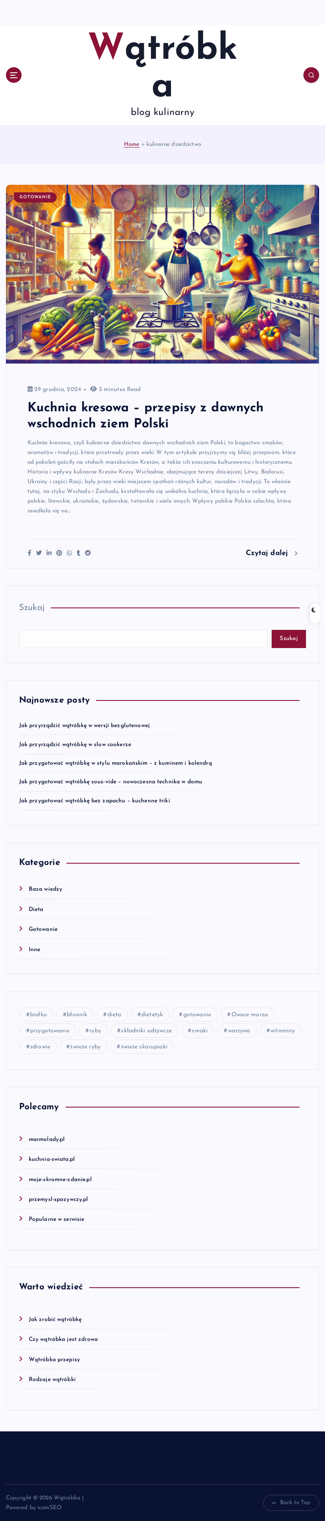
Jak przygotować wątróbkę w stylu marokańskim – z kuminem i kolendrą (115, 763)
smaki (200, 1031)
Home (132, 144)
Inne (35, 949)
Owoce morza (249, 1015)
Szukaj (32, 608)
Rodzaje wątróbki (52, 1379)
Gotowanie (35, 197)
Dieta (36, 909)
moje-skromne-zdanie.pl (60, 1179)
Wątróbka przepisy (54, 1359)
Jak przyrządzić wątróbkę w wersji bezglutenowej (84, 725)
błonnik (77, 1015)
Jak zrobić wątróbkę (55, 1319)
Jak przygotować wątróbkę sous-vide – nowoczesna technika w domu (111, 782)
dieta (114, 1015)
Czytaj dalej (268, 553)
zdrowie (40, 1047)
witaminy (282, 1031)
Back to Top (295, 1502)
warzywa (239, 1031)
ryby (95, 1031)
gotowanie (197, 1015)
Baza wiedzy (46, 889)
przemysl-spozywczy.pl (58, 1199)
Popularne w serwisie (57, 1219)
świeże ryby (85, 1047)
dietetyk (152, 1015)
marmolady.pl (47, 1139)
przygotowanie (49, 1031)
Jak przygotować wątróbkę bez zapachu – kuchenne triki (94, 801)
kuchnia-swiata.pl (52, 1159)
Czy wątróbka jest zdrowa (63, 1339)
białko (38, 1015)
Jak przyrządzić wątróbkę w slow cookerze (75, 744)
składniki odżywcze (146, 1031)
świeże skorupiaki (144, 1047)
